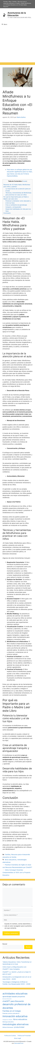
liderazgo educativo (8, 1021)
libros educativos (10, 859)
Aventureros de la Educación (17, 14)
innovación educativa (15, 1016)
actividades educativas (15, 993)
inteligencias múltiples (7, 1019)
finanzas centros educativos (11, 1013)
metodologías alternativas (16, 1024)
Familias (14, 1)
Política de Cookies (10, 1035)
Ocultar (25, 181)
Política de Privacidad (24, 1035)
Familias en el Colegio (12, 1011)
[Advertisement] (17, 45)
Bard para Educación (7, 998)
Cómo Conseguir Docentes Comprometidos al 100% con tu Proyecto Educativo (16, 872)
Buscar (5, 944)
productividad (19, 1027)
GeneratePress (18, 1043)
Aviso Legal (17, 1038)
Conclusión (7, 213)
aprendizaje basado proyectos (14, 996)
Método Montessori (8, 1027)
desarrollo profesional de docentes (16, 1006)
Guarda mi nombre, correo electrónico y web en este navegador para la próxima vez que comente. (18, 926)
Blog (10, 1)
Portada (5, 1)
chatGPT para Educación (13, 1001)
